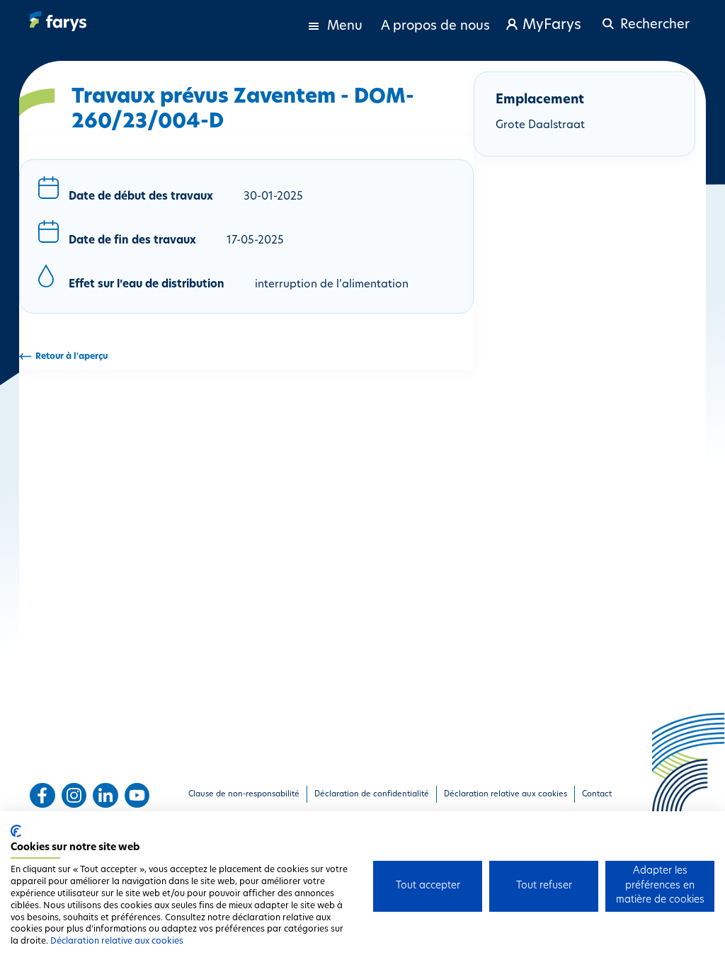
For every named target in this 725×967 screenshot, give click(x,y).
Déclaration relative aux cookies (116, 941)
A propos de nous (435, 27)
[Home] (58, 21)
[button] (644, 18)
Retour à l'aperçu (71, 357)
